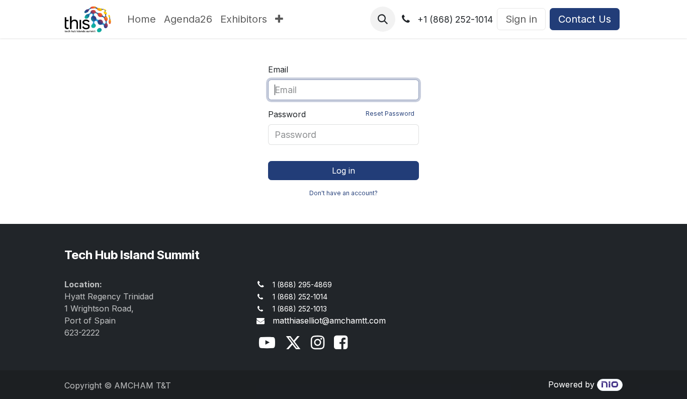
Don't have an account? (343, 193)
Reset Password (390, 113)
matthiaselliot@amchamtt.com (329, 320)
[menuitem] (141, 19)
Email (278, 69)
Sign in (521, 19)
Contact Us (584, 19)
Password (341, 114)
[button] (382, 19)
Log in (343, 171)
